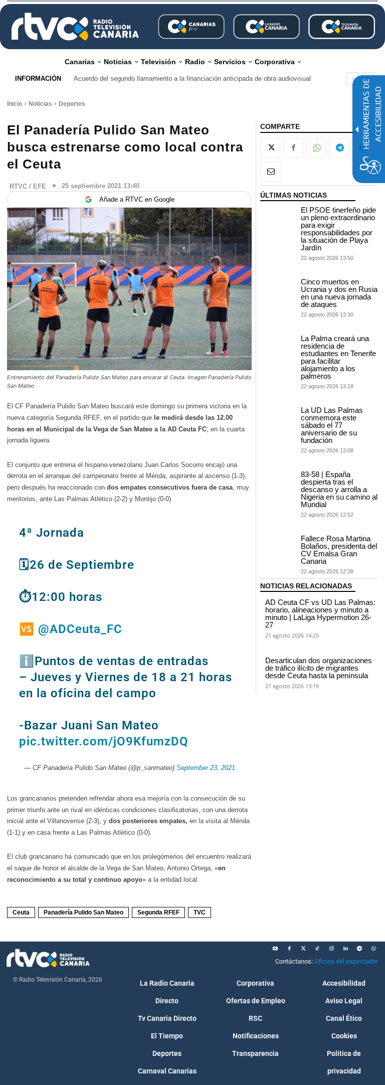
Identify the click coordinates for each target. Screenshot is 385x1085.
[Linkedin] (345, 948)
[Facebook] (293, 148)
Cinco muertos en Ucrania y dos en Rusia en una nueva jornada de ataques (339, 292)
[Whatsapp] (373, 948)
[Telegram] (339, 148)
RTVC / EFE (28, 186)
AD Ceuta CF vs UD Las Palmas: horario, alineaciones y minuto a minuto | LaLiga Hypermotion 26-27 (320, 613)
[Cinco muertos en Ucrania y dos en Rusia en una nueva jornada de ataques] (278, 290)
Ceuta (21, 912)
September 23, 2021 (205, 767)
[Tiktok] (317, 948)
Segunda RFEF (158, 912)
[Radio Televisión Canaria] (75, 26)
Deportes (72, 103)
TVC (200, 912)
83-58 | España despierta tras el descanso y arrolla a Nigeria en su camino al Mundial (339, 489)
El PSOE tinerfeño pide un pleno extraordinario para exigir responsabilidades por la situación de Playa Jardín (338, 229)
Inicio (14, 103)
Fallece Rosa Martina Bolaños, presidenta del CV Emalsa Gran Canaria (339, 549)
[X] (270, 148)
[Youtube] (275, 948)
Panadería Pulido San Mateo (83, 912)
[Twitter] (303, 948)
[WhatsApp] (316, 148)
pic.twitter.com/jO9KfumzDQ (103, 741)
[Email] (270, 172)
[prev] (352, 78)
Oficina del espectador (346, 961)
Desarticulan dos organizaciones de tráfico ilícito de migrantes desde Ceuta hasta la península (318, 668)
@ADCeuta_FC (80, 629)
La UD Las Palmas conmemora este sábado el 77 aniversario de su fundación (332, 425)
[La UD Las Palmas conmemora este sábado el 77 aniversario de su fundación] (278, 418)
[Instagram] (331, 948)
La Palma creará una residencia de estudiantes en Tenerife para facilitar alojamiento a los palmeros (338, 357)
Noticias (40, 103)
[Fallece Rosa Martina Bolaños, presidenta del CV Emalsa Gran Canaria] (278, 547)
